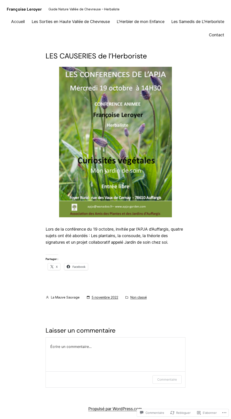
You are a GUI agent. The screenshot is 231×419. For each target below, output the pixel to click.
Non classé (138, 297)
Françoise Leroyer (24, 9)
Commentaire (167, 379)
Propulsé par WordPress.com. (115, 408)
